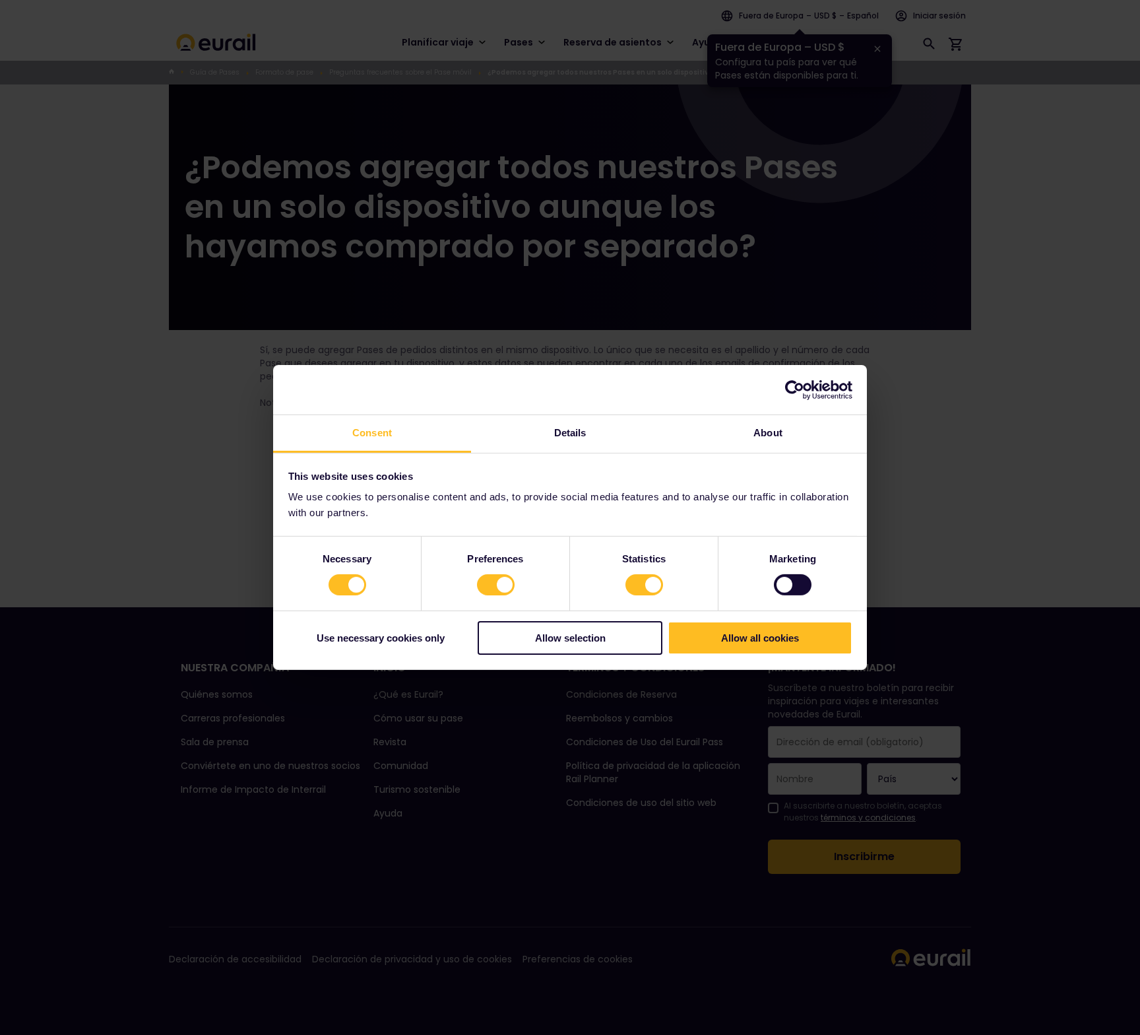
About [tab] (767, 432)
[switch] (496, 584)
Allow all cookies (760, 638)
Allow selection (570, 638)
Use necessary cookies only (381, 638)
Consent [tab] (372, 432)
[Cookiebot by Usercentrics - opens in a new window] (794, 389)
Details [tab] (570, 432)
